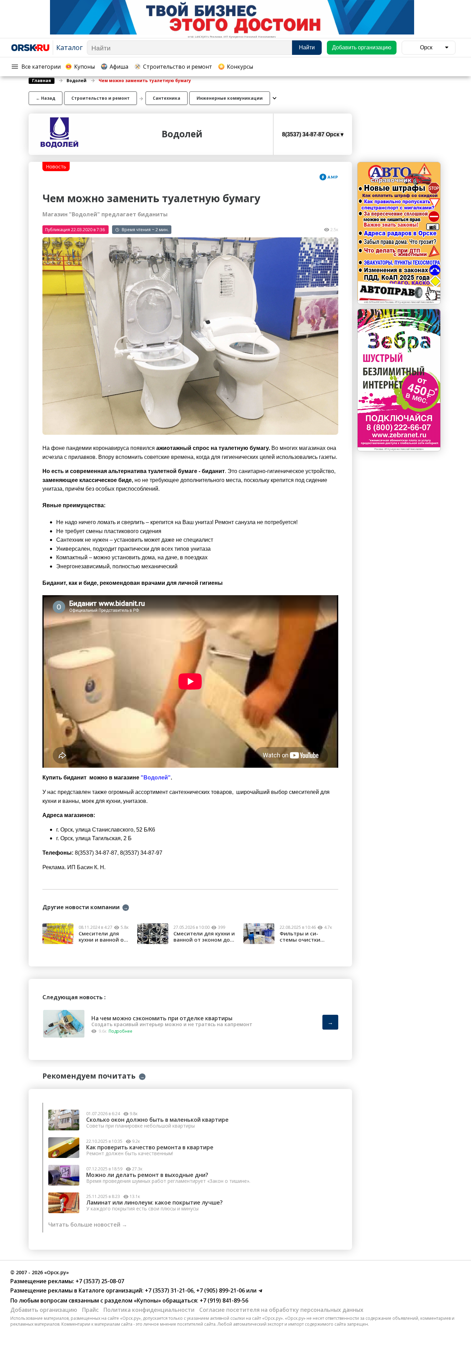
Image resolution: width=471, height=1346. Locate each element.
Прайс (90, 1310)
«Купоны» (147, 1300)
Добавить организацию (43, 1310)
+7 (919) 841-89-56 (223, 1300)
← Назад (45, 98)
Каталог (69, 47)
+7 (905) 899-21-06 (220, 1290)
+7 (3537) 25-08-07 (99, 1281)
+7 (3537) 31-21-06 (168, 1290)
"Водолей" (156, 777)
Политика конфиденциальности (148, 1310)
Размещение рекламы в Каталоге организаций (76, 1290)
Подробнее (120, 1031)
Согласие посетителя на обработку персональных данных (281, 1310)
